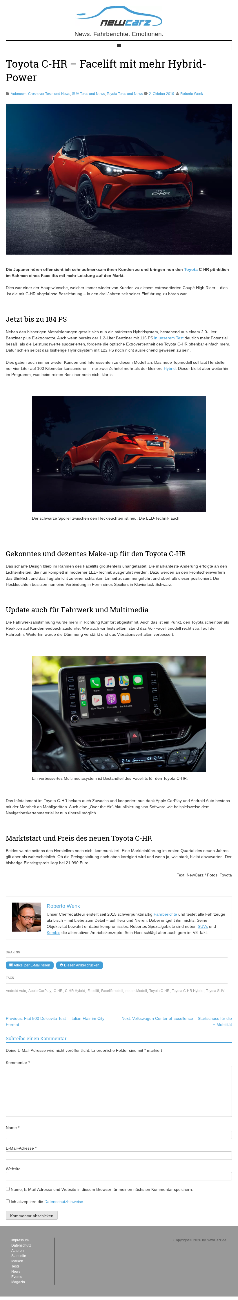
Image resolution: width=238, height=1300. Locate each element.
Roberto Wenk (191, 94)
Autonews (18, 94)
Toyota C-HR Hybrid (188, 991)
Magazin (18, 1282)
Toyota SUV (215, 991)
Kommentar (18, 1062)
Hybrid (170, 368)
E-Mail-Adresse (21, 1148)
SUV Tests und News (88, 94)
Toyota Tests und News (125, 94)
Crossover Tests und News (49, 94)
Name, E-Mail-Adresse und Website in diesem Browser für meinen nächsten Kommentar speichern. (102, 1189)
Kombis (53, 932)
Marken (17, 1261)
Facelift (93, 991)
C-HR (58, 991)
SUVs (203, 926)
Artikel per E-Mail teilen (31, 965)
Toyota (191, 269)
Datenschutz (21, 1245)
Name (12, 1127)
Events (16, 1277)
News (15, 1272)
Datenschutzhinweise (63, 1201)
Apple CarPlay (39, 991)
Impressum (20, 1240)
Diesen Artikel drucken (81, 965)
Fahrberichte (165, 914)
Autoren (17, 1251)
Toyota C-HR (159, 991)
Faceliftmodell (112, 991)
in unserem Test (169, 338)
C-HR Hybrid (75, 991)
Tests (15, 1266)
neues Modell (136, 991)
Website (13, 1168)
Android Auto (16, 991)
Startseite (18, 1256)
